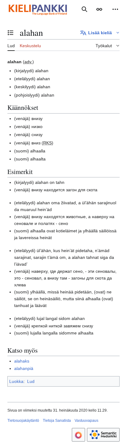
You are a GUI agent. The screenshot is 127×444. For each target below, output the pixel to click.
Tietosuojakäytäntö (23, 420)
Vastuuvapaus (86, 420)
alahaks (21, 361)
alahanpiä (23, 368)
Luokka (16, 381)
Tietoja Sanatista (57, 420)
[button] (99, 9)
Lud (31, 381)
